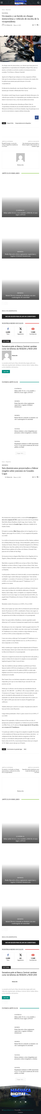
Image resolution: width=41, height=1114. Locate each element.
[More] (28, 31)
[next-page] (6, 303)
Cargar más (20, 453)
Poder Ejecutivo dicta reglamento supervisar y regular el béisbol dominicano (24, 405)
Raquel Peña (10, 123)
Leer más (5, 371)
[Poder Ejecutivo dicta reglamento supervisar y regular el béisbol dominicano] (20, 238)
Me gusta (8, 328)
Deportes (20, 251)
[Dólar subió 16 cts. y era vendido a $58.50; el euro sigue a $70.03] (20, 196)
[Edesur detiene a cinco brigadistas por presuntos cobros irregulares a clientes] (7, 431)
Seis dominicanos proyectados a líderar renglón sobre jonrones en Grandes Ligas (30, 145)
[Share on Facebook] (37, 119)
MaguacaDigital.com (8, 1110)
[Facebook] (15, 1102)
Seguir (20, 328)
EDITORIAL (6, 341)
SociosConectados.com (27, 1110)
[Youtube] (25, 1102)
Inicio (3, 9)
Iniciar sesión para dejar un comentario (20, 316)
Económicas (20, 210)
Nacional (8, 9)
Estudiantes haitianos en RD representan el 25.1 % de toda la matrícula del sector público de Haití (26, 445)
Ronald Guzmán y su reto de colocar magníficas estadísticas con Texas (10, 145)
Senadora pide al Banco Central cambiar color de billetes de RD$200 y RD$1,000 (19, 347)
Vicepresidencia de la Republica (23, 123)
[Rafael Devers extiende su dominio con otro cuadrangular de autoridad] (20, 279)
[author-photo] (7, 355)
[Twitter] (20, 1102)
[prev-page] (3, 303)
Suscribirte (33, 328)
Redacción (9, 25)
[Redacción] (3, 25)
